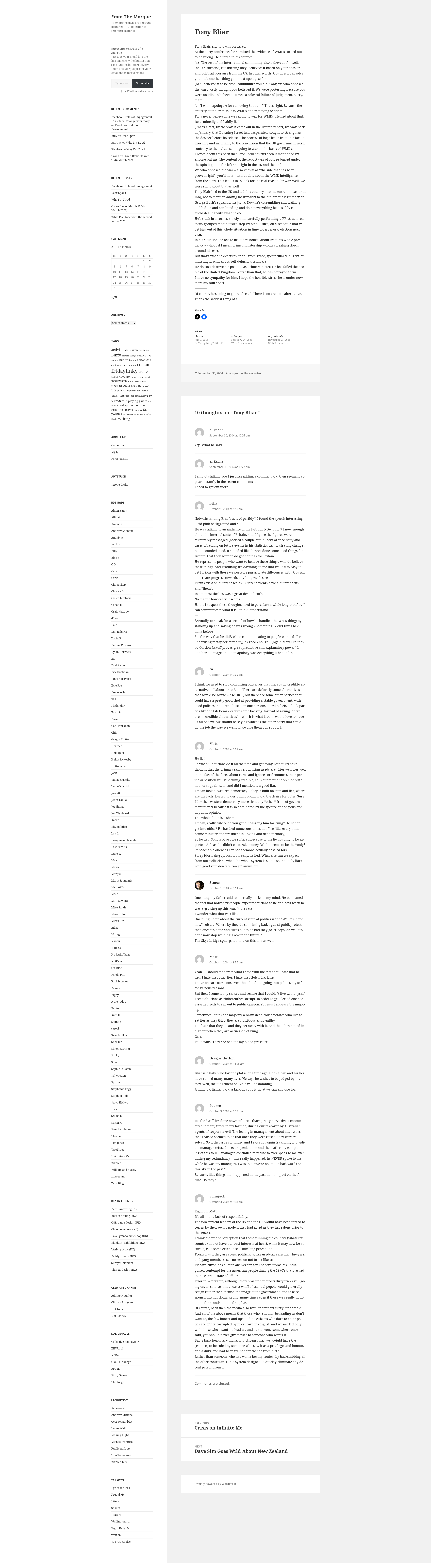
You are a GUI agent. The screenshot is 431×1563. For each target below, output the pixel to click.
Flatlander (118, 706)
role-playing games (134, 401)
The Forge (117, 1382)
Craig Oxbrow (120, 611)
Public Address (120, 1448)
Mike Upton (118, 914)
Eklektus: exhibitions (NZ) (128, 1243)
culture (123, 359)
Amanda (116, 524)
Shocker (116, 1042)
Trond (115, 156)
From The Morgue (131, 16)
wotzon (116, 1535)
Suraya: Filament (122, 1263)
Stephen (116, 149)
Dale (114, 625)
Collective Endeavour (125, 1342)
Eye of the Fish (120, 1488)
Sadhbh (116, 1022)
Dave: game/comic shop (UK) (129, 1236)
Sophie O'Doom (121, 1069)
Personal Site (119, 459)
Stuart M (117, 1116)
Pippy (115, 995)
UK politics (136, 410)
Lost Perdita (119, 847)
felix (139, 365)
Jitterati (116, 1501)
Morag (115, 934)
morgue (233, 373)
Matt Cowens (119, 901)
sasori (115, 1028)
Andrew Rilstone (122, 1415)
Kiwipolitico (119, 827)
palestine (123, 390)
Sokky (115, 1055)
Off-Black (117, 968)
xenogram (118, 1176)
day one (132, 360)
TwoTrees (117, 1149)
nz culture (125, 385)
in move (135, 377)
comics (141, 355)
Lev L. (115, 833)
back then (230, 154)
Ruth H (115, 1015)
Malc (114, 860)
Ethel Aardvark (121, 679)
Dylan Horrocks (121, 652)
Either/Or (236, 336)
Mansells (117, 867)
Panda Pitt (118, 975)
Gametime (118, 445)
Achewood (118, 1408)
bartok (115, 544)
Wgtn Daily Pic (120, 1528)
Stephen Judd (120, 1096)
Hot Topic (117, 1309)
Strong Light (119, 484)
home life (124, 376)
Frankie (116, 712)
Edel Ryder (118, 665)
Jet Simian (117, 806)
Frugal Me (118, 1494)
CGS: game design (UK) (126, 1222)
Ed (113, 658)
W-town (128, 414)
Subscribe (142, 83)
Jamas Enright (120, 780)
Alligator (117, 517)
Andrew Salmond (122, 531)
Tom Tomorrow (121, 1455)
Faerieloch (118, 692)
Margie (116, 874)
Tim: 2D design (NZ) (124, 1269)
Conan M (117, 605)
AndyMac (117, 537)
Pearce (115, 988)
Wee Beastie (139, 414)
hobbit (114, 377)
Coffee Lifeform (121, 598)
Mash (114, 894)
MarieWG (117, 887)
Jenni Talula (119, 800)
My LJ (115, 452)
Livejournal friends (123, 840)
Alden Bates (119, 510)
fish (113, 699)
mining (131, 381)
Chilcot (199, 336)
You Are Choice (121, 1541)
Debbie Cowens (121, 645)
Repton (115, 1008)
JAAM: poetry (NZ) (123, 1249)
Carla (114, 578)
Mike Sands (118, 907)
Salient (115, 1508)
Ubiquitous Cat (120, 1156)
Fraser (115, 719)
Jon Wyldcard (120, 813)
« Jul (114, 297)
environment (129, 365)
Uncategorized (253, 373)
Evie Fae (116, 685)
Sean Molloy (119, 1035)
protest (129, 395)
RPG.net (116, 1368)
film (145, 364)
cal (211, 669)
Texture (116, 1515)
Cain (114, 571)
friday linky (144, 372)
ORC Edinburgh (121, 1362)
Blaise (115, 558)
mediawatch (119, 381)
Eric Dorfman (120, 672)
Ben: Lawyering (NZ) (124, 1209)
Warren (116, 1163)
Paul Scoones (119, 981)
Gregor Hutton (120, 739)
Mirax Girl (118, 921)
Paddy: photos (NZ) (123, 1256)
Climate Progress (122, 1302)
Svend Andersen (121, 1129)
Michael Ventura (122, 1442)
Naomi (115, 941)
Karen (115, 820)
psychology (140, 395)
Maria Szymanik (121, 880)
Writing (124, 418)
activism (118, 349)
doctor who (144, 359)
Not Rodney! (119, 1316)
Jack (114, 773)
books (145, 350)
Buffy (116, 355)
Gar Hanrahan (120, 726)
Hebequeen (118, 753)
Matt (213, 743)
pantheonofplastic (138, 390)
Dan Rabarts (119, 632)
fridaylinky (124, 371)
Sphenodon (118, 1075)
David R (116, 638)
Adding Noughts (121, 1296)
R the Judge (118, 1001)
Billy (114, 136)
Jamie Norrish (120, 786)
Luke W (116, 853)
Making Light (120, 1435)
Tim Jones (117, 1143)
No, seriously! (276, 336)
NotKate (116, 961)
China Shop (118, 584)
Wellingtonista (120, 1521)
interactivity (146, 377)
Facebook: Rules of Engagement (131, 186)
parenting (118, 395)
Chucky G (117, 591)
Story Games (119, 1375)
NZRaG (115, 1355)
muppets (139, 381)
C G (113, 564)
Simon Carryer (120, 1049)
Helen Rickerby (121, 759)
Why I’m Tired (135, 142)
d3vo (114, 618)
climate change (129, 355)
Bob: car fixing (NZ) (124, 1216)
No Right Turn (120, 954)
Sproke (116, 1082)
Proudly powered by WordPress (215, 1484)
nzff (134, 385)
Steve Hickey (119, 1102)
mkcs (114, 927)
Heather (116, 746)
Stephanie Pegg (121, 1089)
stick (114, 1109)
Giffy (114, 732)
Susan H (116, 1122)
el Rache (216, 430)
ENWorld (117, 1348)
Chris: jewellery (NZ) (124, 1229)
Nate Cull (117, 948)
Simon (214, 882)
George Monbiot (121, 1421)
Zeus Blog (117, 1183)
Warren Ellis (119, 1462)
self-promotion (130, 405)
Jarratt (115, 793)
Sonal (114, 1062)
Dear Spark (129, 136)
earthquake (116, 365)
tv (129, 410)
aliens (128, 350)
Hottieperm (118, 766)
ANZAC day (137, 350)
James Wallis (119, 1428)
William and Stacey (123, 1170)
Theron (116, 1136)
